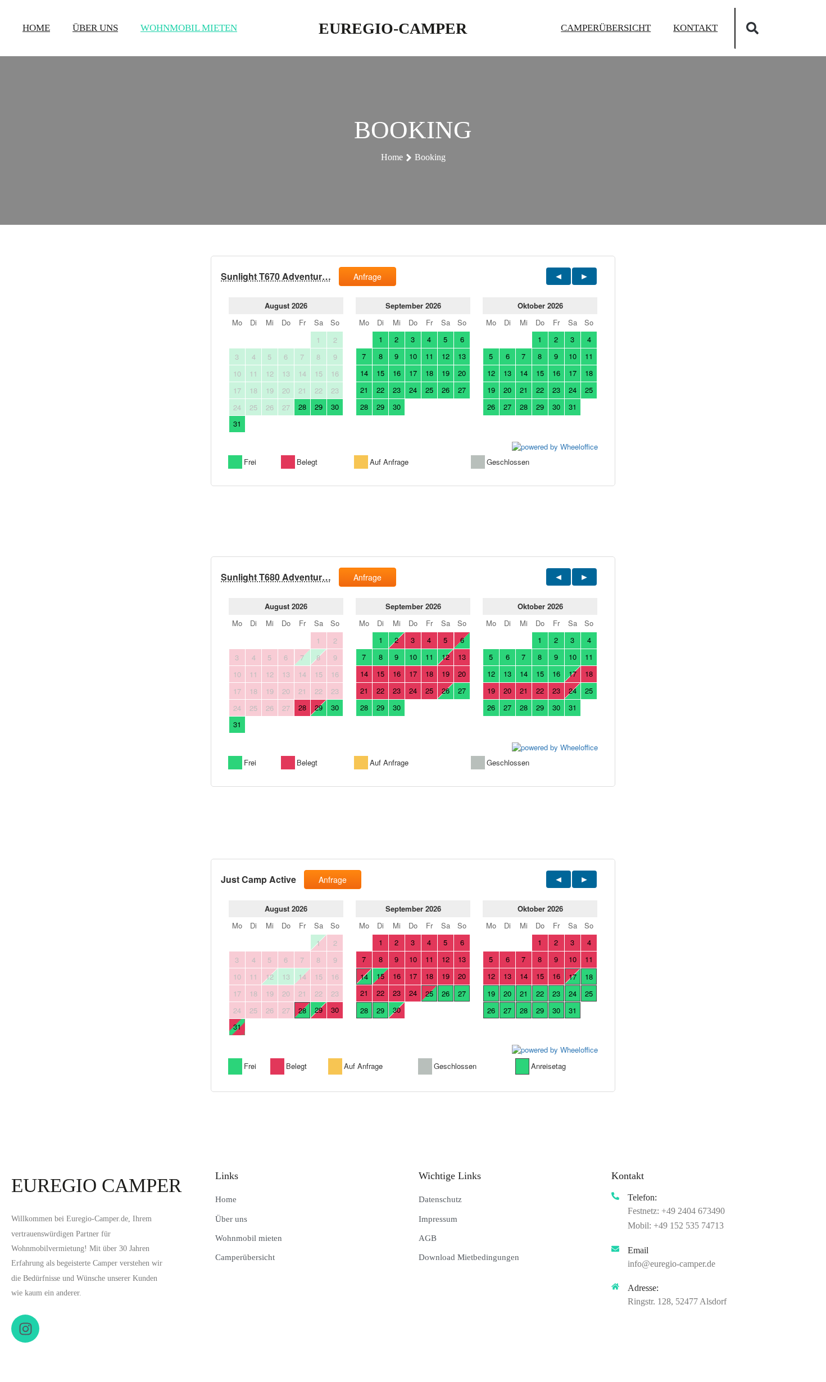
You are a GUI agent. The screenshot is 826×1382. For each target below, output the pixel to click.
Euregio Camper (96, 1186)
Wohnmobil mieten (188, 27)
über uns (95, 27)
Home (36, 27)
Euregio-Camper (393, 28)
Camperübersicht (606, 27)
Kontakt (695, 27)
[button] (752, 28)
